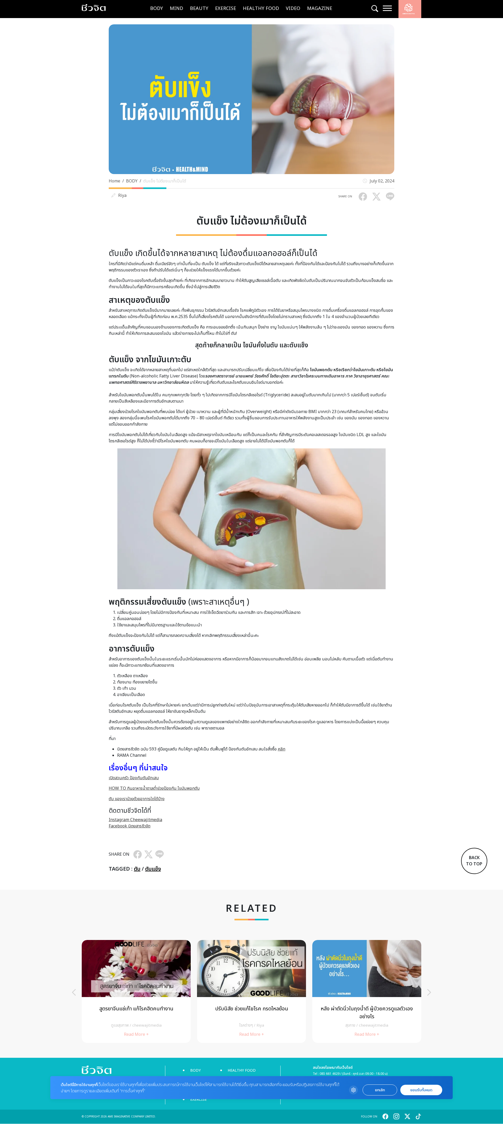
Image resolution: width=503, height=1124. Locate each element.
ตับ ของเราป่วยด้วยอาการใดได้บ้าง (137, 799)
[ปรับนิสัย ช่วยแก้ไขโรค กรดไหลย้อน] (251, 991)
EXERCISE (225, 8)
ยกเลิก (380, 1090)
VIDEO (293, 8)
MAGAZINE (319, 8)
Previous (74, 992)
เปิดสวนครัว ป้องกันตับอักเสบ (134, 778)
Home (114, 181)
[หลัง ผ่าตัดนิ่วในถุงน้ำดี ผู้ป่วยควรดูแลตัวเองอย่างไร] (366, 991)
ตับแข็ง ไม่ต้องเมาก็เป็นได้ (164, 181)
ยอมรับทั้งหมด (421, 1090)
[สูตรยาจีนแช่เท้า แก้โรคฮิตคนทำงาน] (136, 991)
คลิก (281, 749)
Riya (122, 195)
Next (429, 992)
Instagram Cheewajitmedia (135, 820)
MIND (176, 8)
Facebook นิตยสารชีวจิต (129, 826)
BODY (156, 8)
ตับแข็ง (153, 869)
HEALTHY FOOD (261, 8)
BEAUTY (199, 8)
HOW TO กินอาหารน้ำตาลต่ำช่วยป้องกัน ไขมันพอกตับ (154, 788)
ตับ (137, 869)
